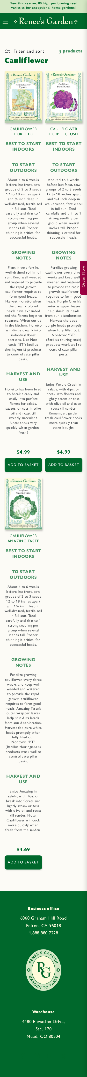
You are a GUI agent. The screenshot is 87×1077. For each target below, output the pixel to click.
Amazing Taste (23, 538)
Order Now (83, 276)
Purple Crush (63, 131)
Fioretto (23, 131)
